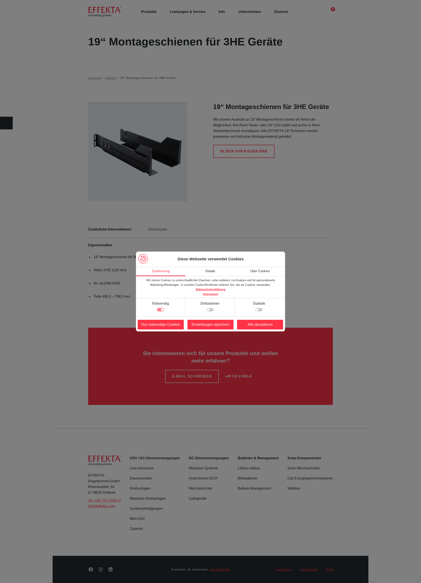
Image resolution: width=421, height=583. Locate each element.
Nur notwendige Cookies (160, 324)
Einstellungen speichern (210, 324)
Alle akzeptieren (260, 324)
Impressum (210, 294)
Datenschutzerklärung (210, 289)
